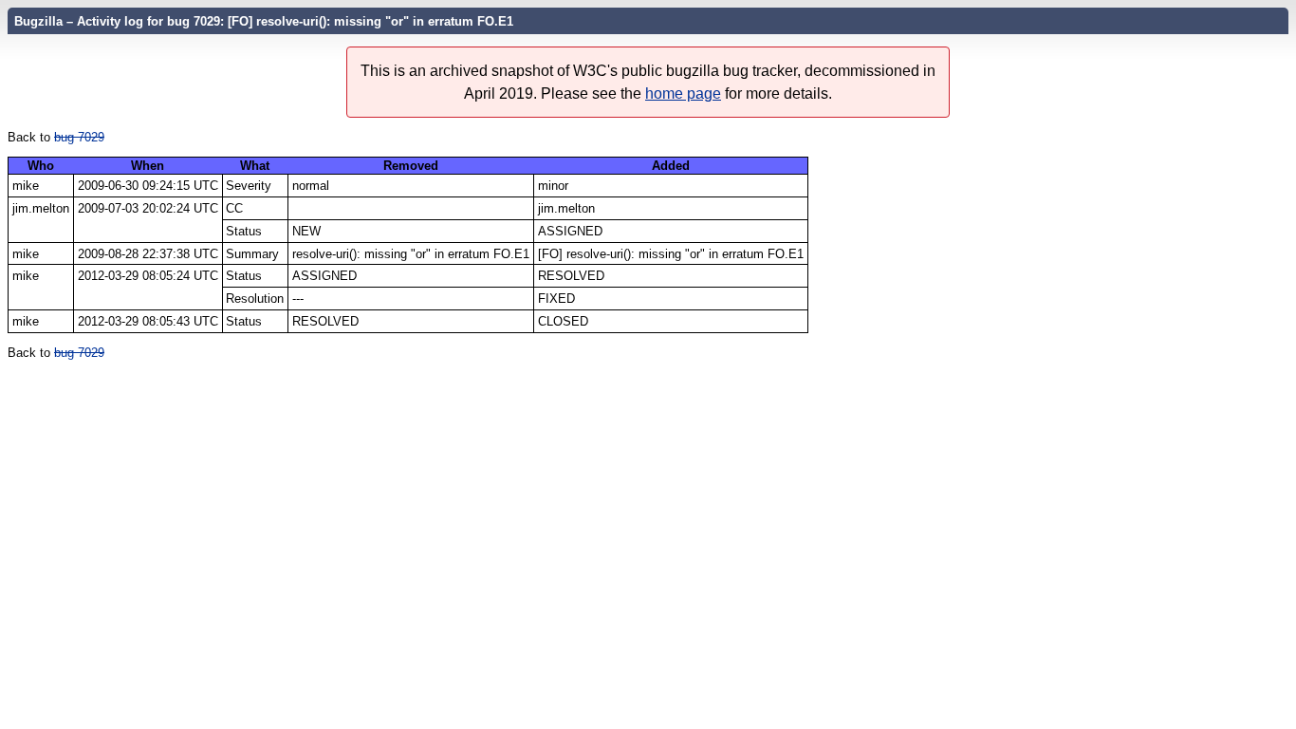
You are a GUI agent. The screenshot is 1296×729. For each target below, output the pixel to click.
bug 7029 (79, 137)
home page (683, 93)
